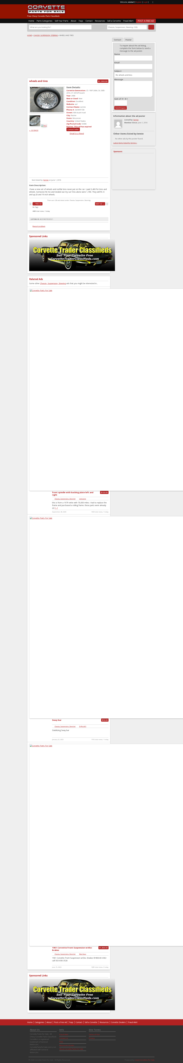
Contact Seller (73, 129)
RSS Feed (150, 2)
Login (145, 2)
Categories (39, 1022)
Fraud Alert (128, 20)
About (73, 20)
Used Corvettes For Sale (144, 1060)
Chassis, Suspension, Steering (45, 35)
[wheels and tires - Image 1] (35, 125)
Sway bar (56, 720)
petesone (82, 499)
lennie (45, 180)
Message (118, 79)
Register (139, 2)
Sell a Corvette (114, 20)
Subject (118, 71)
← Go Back (33, 130)
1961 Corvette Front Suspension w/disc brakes (72, 948)
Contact (89, 20)
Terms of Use (94, 1034)
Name (117, 54)
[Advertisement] (124, 10)
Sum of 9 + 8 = (121, 99)
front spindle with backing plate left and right (72, 493)
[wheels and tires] (47, 99)
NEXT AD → (100, 204)
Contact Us (63, 1038)
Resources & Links (66, 1045)
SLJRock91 (82, 726)
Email (116, 62)
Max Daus (82, 954)
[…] (56, 508)
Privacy (92, 1038)
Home (31, 20)
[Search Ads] (151, 27)
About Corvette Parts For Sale (71, 1049)
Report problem (39, 226)
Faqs (81, 20)
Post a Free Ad (146, 20)
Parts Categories (44, 20)
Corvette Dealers (118, 1022)
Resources (100, 20)
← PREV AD (37, 204)
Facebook (155, 2)
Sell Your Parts (61, 20)
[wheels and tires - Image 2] (44, 125)
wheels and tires (38, 81)
